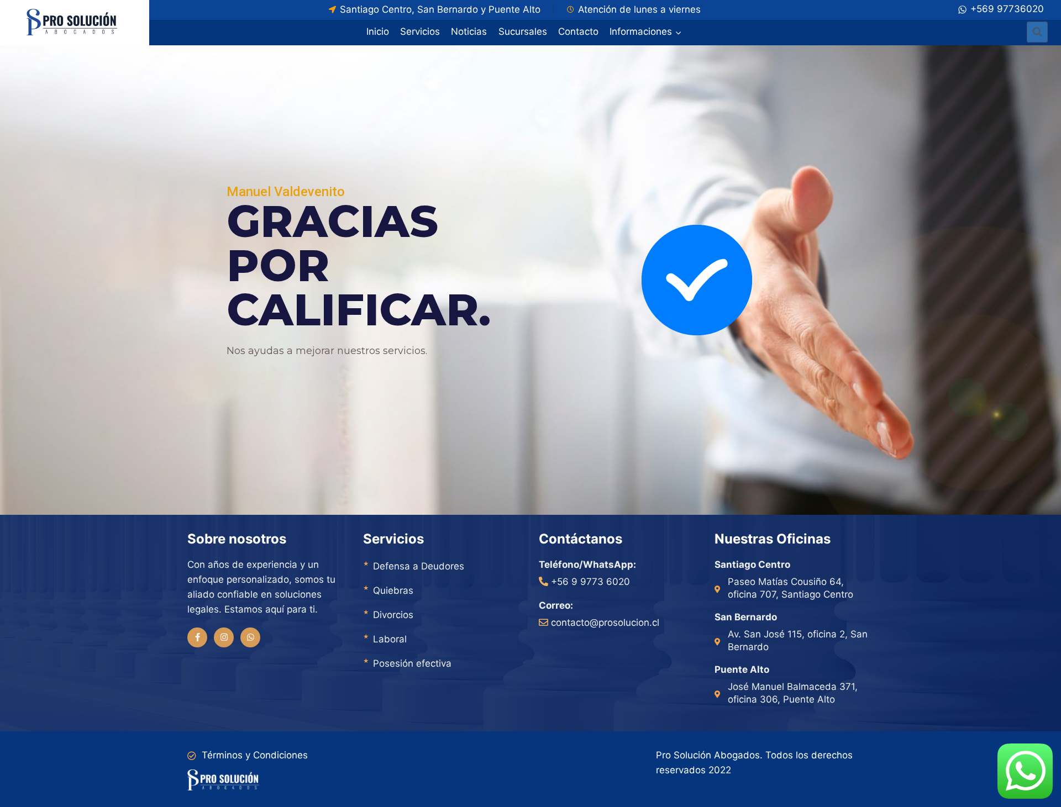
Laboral (390, 639)
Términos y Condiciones (255, 755)
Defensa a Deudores (418, 566)
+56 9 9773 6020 (590, 581)
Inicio (377, 31)
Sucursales (522, 31)
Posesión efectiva (412, 663)
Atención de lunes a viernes (639, 9)
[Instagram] (224, 637)
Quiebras (393, 590)
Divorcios (393, 614)
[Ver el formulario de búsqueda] (1037, 32)
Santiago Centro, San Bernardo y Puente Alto (440, 9)
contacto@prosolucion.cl (605, 622)
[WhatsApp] (250, 637)
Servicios (420, 31)
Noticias (469, 31)
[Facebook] (197, 637)
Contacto (578, 31)
